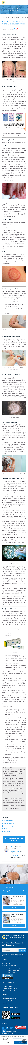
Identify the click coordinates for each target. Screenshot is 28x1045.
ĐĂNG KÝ (22, 950)
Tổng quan (5, 17)
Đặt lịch (14, 908)
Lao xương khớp (8, 820)
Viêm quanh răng (8, 826)
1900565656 (7, 963)
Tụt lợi (6, 828)
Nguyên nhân (15, 17)
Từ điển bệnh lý (13, 10)
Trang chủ (7, 10)
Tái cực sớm (7, 831)
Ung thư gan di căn (9, 823)
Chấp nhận (20, 1042)
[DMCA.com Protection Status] (7, 976)
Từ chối (7, 1042)
